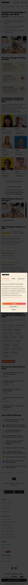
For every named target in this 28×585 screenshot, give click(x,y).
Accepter (14, 303)
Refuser (14, 309)
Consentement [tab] (5, 278)
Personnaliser (13, 306)
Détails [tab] (13, 278)
